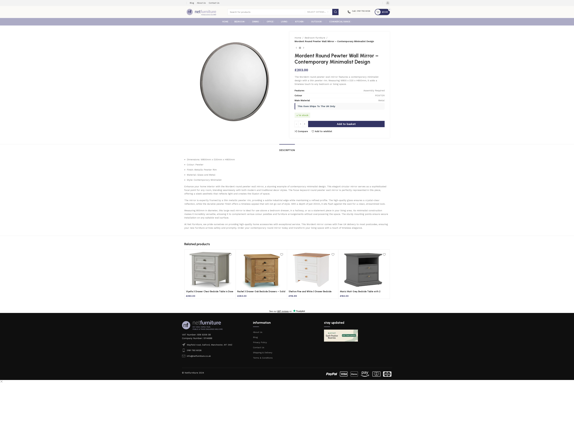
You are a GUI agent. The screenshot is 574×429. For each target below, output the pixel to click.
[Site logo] (201, 11)
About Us (257, 332)
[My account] (387, 3)
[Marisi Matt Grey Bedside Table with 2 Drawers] (364, 270)
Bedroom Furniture (315, 37)
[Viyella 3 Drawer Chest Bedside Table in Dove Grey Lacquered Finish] (210, 270)
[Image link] (202, 325)
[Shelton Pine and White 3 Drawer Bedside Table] (313, 270)
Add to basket (346, 124)
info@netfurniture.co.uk (199, 356)
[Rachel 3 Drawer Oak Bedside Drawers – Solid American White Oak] (261, 270)
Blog (255, 337)
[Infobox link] (359, 12)
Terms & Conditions (263, 358)
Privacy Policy (260, 342)
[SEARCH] (335, 12)
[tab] (287, 148)
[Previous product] (296, 48)
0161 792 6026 (194, 350)
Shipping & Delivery (262, 352)
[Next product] (303, 48)
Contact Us (258, 347)
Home (298, 37)
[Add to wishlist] (230, 254)
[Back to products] (300, 48)
